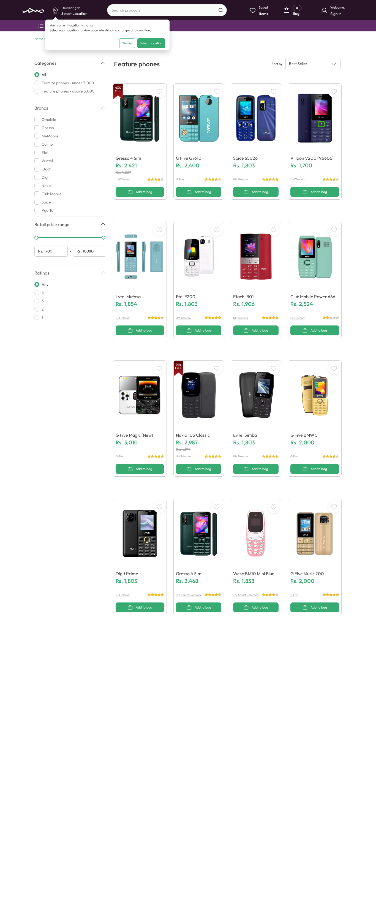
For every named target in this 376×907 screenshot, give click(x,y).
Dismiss (127, 43)
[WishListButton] (159, 91)
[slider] (36, 238)
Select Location (151, 43)
